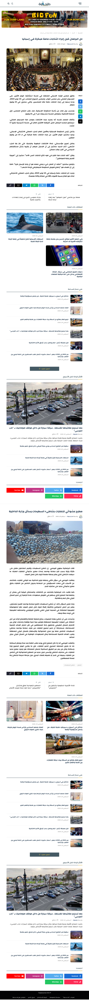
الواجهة (79, 423)
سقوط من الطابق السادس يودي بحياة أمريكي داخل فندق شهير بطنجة (44, 446)
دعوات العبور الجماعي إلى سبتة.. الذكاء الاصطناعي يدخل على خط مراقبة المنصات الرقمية (66, 274)
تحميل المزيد (45, 368)
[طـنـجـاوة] (44, 3)
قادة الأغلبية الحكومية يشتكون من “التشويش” (61, 686)
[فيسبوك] (80, 101)
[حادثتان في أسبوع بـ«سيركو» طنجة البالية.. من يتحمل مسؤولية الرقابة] (76, 299)
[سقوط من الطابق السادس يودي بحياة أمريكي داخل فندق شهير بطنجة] (76, 449)
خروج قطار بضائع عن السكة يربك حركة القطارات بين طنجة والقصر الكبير (44, 319)
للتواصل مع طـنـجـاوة (18, 997)
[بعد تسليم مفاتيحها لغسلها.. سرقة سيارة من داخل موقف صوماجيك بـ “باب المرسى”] (76, 334)
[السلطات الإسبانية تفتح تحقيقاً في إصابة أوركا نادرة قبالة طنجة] (25, 223)
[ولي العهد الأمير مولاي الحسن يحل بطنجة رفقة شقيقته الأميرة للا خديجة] (64, 223)
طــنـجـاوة (70, 44)
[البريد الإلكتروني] (80, 121)
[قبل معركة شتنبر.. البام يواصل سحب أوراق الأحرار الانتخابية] (76, 345)
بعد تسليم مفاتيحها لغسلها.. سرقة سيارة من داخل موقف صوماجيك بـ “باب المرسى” (39, 331)
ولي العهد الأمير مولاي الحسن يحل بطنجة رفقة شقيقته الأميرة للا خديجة (64, 240)
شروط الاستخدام (42, 997)
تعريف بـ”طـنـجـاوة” (68, 997)
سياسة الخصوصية (55, 997)
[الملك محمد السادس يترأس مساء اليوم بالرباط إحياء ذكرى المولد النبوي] (76, 310)
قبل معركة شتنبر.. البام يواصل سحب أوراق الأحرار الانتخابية (48, 343)
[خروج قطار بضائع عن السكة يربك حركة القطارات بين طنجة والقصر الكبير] (76, 322)
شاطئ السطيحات (69, 665)
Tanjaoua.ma (42, 993)
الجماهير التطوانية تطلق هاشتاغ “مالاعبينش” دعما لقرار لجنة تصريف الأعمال (25, 686)
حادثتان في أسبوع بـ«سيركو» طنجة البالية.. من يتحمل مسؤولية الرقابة (44, 296)
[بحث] (9, 3)
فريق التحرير (31, 997)
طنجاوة (75, 434)
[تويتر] (80, 106)
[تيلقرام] (80, 116)
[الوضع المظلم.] (12, 4)
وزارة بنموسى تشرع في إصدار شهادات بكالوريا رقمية (26, 198)
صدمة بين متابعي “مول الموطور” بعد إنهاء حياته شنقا (64, 198)
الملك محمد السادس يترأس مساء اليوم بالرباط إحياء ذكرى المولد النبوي (44, 308)
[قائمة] (80, 3)
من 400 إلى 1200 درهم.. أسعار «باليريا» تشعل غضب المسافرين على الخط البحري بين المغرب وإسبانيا (39, 355)
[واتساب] (80, 111)
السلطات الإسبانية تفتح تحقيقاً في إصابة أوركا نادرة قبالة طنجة (25, 240)
